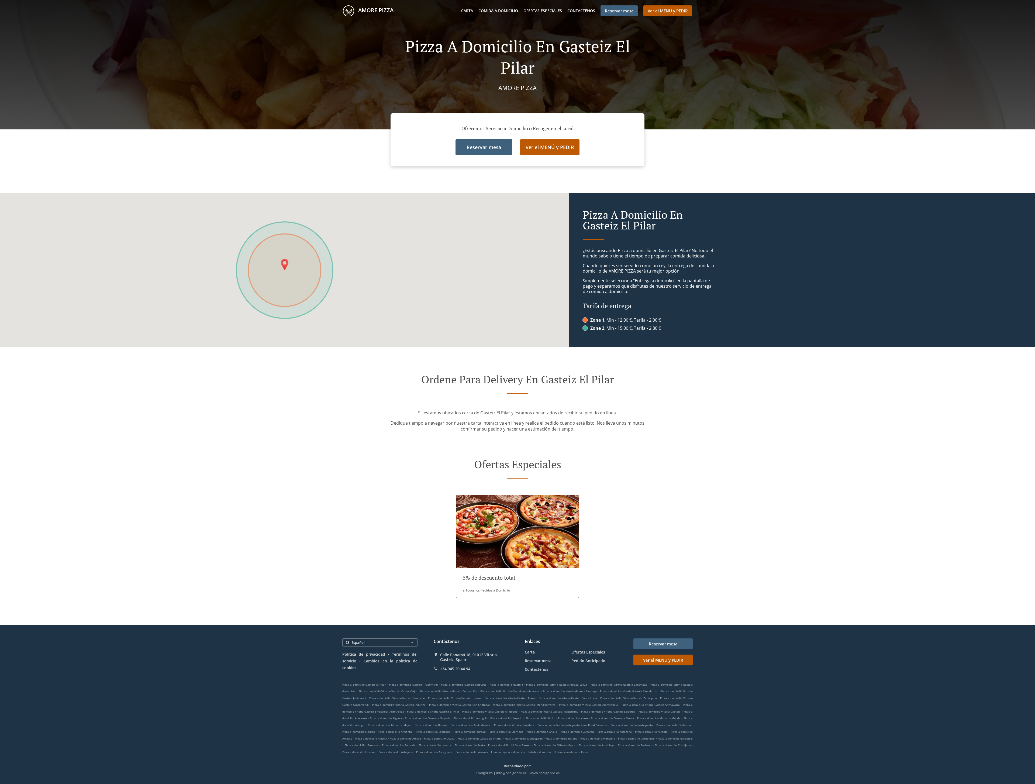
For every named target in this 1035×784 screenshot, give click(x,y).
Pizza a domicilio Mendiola (597, 738)
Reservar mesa (538, 660)
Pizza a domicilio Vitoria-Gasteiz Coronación (448, 691)
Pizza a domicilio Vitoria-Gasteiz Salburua (608, 711)
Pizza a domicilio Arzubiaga (596, 745)
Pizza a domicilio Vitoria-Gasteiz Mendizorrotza (524, 705)
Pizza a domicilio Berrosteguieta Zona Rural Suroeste (572, 725)
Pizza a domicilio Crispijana (673, 745)
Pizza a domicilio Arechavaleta (514, 725)
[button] (517, 546)
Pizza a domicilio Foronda (398, 745)
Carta (467, 10)
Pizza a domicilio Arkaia (541, 732)
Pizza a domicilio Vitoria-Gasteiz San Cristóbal (459, 705)
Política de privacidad (363, 654)
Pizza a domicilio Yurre (573, 718)
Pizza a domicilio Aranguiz (470, 718)
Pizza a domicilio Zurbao (470, 732)
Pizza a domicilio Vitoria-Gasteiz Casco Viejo (387, 691)
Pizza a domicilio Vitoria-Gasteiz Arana (510, 698)
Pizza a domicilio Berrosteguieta (631, 725)
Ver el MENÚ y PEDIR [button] (668, 10)
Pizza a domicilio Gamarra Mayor (390, 725)
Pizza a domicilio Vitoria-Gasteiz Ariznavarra (651, 705)
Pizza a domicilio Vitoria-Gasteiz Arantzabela (588, 705)
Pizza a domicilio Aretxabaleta (471, 725)
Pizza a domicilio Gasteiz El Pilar (364, 684)
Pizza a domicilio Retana (561, 738)
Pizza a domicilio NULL (540, 718)
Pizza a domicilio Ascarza (472, 752)
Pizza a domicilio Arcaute (651, 732)
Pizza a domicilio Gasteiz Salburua (463, 684)
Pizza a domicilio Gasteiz (506, 684)
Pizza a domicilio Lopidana (433, 732)
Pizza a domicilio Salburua (673, 725)
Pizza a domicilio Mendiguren (524, 738)
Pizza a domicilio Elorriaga (506, 732)
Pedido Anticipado (588, 660)
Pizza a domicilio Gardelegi (675, 738)
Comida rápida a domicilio (508, 752)
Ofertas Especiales (542, 10)
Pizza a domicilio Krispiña (358, 752)
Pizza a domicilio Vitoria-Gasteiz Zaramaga (619, 684)
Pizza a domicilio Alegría (371, 738)
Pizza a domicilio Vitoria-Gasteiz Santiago (570, 691)
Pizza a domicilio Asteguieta (434, 752)
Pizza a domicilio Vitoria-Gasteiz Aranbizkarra (510, 691)
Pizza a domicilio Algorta (386, 718)
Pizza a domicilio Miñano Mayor (554, 745)
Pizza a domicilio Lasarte (435, 745)
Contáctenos (581, 10)
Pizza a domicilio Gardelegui (636, 738)
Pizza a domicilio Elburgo (358, 732)
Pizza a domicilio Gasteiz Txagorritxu (413, 684)
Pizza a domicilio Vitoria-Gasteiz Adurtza (399, 705)
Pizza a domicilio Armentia (395, 732)
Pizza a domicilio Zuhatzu (577, 732)
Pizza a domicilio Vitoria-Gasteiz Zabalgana (628, 698)
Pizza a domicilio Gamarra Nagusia (427, 718)
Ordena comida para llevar (571, 752)
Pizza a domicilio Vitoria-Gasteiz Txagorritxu (549, 711)
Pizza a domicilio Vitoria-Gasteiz (660, 711)
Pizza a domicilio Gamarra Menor (612, 718)
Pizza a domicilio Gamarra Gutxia (659, 718)
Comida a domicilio (498, 10)
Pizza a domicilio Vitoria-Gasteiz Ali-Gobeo (490, 711)
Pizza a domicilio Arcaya (405, 738)
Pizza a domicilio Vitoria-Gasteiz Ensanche (397, 698)
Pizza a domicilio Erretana (361, 745)
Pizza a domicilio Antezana (614, 732)
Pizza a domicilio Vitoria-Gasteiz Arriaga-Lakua (556, 684)
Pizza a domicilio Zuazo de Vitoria (479, 738)
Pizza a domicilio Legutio (506, 718)
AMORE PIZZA (375, 10)
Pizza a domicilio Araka (470, 745)
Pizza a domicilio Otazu (439, 738)
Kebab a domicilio (540, 752)
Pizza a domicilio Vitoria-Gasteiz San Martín (628, 691)
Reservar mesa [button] (619, 10)
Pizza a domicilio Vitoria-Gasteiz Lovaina (454, 698)
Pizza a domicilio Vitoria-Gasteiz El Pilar (433, 711)
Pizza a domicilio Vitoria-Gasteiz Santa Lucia (568, 698)
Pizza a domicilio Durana (431, 725)
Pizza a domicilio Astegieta (395, 752)
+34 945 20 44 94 (455, 668)
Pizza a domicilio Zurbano (634, 745)
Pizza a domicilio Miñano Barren (509, 745)
